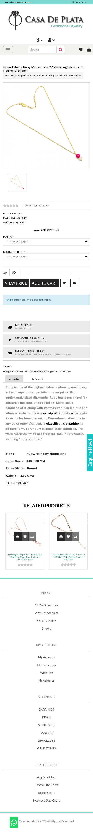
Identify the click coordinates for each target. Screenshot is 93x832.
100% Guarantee (46, 605)
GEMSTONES (46, 748)
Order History (46, 665)
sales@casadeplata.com (20, 2)
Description (14, 378)
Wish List (46, 673)
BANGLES (46, 733)
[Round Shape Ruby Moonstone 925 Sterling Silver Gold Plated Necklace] (46, 125)
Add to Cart (45, 283)
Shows (46, 628)
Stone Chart (46, 792)
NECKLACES (46, 725)
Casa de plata (16, 213)
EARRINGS (46, 709)
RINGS (46, 717)
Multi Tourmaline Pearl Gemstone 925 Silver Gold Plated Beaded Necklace (68, 557)
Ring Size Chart (46, 777)
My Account (46, 657)
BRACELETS (46, 740)
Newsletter (46, 680)
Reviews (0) (37, 379)
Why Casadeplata (46, 613)
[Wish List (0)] (81, 50)
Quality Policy (46, 620)
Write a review (41, 205)
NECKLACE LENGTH (13, 252)
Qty (5, 272)
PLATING (7, 236)
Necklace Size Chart (46, 800)
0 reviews (28, 205)
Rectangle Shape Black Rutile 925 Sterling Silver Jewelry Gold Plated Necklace (25, 557)
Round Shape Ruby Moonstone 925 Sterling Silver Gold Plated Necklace (46, 75)
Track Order (81, 2)
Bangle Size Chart (46, 785)
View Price (16, 283)
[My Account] (51, 39)
